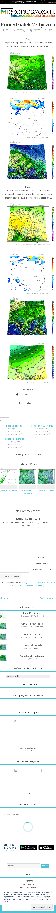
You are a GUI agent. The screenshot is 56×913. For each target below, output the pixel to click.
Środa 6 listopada (46, 490)
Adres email (42, 563)
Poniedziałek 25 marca (14, 438)
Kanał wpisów (28, 884)
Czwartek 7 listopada (27, 492)
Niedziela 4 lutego (14, 426)
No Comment (39, 616)
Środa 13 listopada (8, 490)
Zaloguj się (28, 880)
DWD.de (28, 793)
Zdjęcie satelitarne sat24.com (28, 749)
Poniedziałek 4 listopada (32, 656)
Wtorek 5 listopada (32, 645)
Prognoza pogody (39, 30)
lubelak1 (8, 30)
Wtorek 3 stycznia (46, 598)
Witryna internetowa (42, 570)
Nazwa (41, 558)
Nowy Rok (5, 598)
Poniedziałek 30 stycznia (42, 426)
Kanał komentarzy (28, 887)
